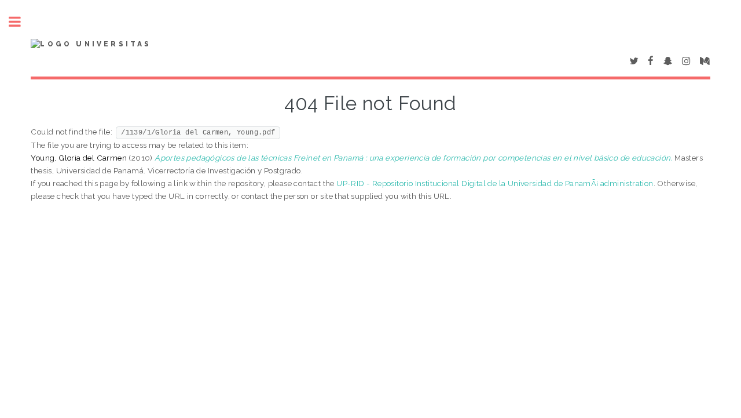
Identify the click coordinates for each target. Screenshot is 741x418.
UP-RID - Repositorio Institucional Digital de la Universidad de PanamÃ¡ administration (494, 183)
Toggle (21, 21)
